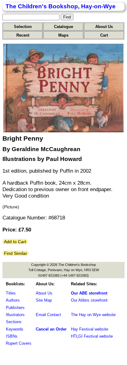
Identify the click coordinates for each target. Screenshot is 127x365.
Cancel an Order (51, 329)
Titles (11, 293)
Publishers (15, 307)
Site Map (44, 300)
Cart (104, 35)
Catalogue (63, 26)
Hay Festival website (89, 329)
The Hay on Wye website (93, 314)
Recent (22, 35)
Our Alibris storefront (89, 300)
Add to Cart (15, 241)
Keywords (14, 329)
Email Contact (48, 314)
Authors (13, 300)
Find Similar (15, 253)
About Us (104, 26)
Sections (14, 321)
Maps (63, 35)
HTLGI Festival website (92, 336)
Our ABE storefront (89, 293)
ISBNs (12, 336)
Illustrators (15, 314)
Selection (23, 26)
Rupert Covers (18, 343)
